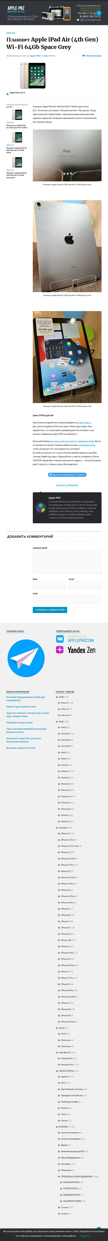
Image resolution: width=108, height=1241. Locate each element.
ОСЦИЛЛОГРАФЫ (72, 1201)
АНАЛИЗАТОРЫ (71, 1182)
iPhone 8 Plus (67, 990)
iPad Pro (65, 815)
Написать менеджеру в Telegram (68, 474)
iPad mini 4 (66, 796)
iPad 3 (64, 752)
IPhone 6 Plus (67, 952)
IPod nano (65, 1040)
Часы (63, 1114)
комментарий (40, 548)
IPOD (61, 1028)
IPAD (61, 721)
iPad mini (65, 777)
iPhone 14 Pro (67, 902)
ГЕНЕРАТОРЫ (70, 1188)
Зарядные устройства (71, 1095)
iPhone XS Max (68, 1021)
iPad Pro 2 (65, 821)
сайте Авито (84, 422)
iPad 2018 (65, 740)
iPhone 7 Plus (67, 978)
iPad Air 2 (65, 771)
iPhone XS (65, 1015)
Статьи (64, 1207)
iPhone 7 (65, 971)
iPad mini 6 (66, 809)
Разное (64, 1108)
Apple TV (65, 1076)
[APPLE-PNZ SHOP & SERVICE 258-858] (54, 13)
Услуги (64, 1213)
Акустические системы (72, 1089)
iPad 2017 (65, 733)
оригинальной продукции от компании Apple (72, 441)
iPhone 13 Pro (67, 883)
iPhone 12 (65, 852)
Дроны (64, 1145)
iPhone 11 (65, 833)
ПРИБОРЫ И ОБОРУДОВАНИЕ (76, 1176)
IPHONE (63, 827)
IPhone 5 (65, 921)
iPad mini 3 (66, 790)
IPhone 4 (65, 908)
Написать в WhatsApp (67, 485)
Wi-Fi (63, 1082)
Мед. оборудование (70, 1157)
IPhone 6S (65, 959)
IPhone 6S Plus (68, 965)
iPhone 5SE (66, 940)
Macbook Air (67, 1058)
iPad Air (10, 33)
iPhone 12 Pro (67, 864)
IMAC (62, 697)
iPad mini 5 (66, 802)
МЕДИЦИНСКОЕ (71, 1194)
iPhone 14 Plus (68, 896)
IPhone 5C (66, 927)
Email (72, 579)
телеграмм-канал (86, 445)
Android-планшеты (70, 1132)
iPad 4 (64, 758)
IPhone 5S (65, 934)
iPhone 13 (65, 871)
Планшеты (66, 1170)
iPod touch (66, 1046)
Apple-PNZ (35, 55)
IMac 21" (65, 702)
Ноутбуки (65, 1164)
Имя (36, 579)
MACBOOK (64, 1052)
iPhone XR (66, 1009)
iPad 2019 (65, 746)
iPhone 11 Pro (67, 839)
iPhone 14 (65, 890)
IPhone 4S (65, 915)
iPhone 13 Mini (68, 877)
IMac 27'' (65, 709)
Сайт (35, 593)
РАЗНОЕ (63, 1126)
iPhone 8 (65, 984)
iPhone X (65, 1003)
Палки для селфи (69, 1101)
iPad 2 (64, 727)
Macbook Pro (67, 1064)
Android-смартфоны (71, 1138)
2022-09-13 (49, 55)
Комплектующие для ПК (72, 1151)
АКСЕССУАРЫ (66, 1071)
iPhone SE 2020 (68, 996)
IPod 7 (64, 1033)
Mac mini (65, 715)
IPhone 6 (65, 946)
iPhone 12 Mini (68, 858)
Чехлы (64, 1120)
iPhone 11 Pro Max (69, 846)
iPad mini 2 (66, 783)
